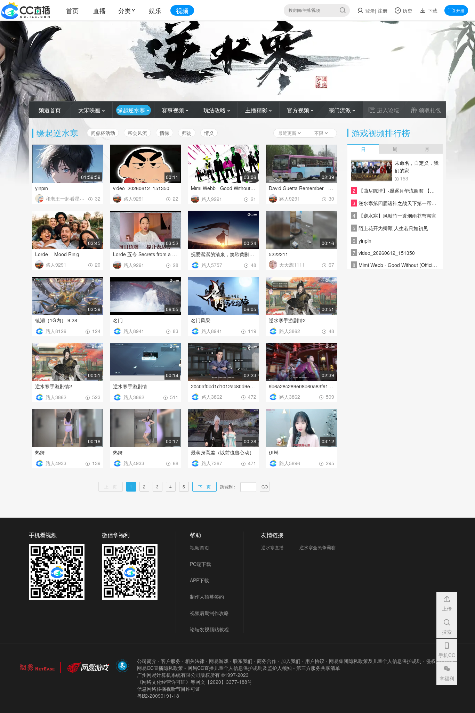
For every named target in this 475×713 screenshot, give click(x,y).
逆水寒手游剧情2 (287, 320)
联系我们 (242, 660)
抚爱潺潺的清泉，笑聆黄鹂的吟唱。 (223, 254)
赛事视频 (173, 110)
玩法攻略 (215, 110)
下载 (431, 10)
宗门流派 (340, 110)
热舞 (40, 452)
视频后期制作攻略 (209, 612)
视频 (182, 10)
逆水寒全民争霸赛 (317, 547)
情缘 (164, 132)
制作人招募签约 (207, 596)
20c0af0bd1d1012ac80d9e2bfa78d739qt (223, 386)
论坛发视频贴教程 (209, 629)
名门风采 (200, 320)
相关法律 (194, 660)
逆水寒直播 (272, 547)
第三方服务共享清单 (318, 667)
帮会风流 (137, 132)
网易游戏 (218, 660)
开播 (460, 10)
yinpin (41, 188)
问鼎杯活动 (103, 132)
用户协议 (314, 660)
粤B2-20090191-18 (158, 695)
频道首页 (50, 110)
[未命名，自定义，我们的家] (371, 170)
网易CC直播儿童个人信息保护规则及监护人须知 (239, 667)
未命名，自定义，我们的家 (416, 166)
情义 (209, 132)
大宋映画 (90, 110)
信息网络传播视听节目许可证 (168, 688)
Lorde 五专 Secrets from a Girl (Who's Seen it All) (145, 254)
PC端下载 (200, 563)
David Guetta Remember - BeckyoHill (301, 188)
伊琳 (274, 452)
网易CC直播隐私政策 (160, 667)
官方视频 (299, 110)
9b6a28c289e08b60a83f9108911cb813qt (301, 386)
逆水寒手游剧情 (130, 386)
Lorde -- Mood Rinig (57, 254)
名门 (118, 320)
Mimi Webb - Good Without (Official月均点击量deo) (223, 188)
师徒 (187, 132)
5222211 (278, 254)
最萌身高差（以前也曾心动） (222, 452)
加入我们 (290, 660)
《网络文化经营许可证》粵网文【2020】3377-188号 (194, 681)
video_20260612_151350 (141, 188)
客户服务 (170, 660)
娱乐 (155, 10)
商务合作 (266, 660)
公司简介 (146, 660)
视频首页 (199, 547)
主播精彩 (257, 110)
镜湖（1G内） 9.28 (56, 320)
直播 (99, 10)
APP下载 (199, 580)
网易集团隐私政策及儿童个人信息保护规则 (375, 660)
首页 (72, 10)
